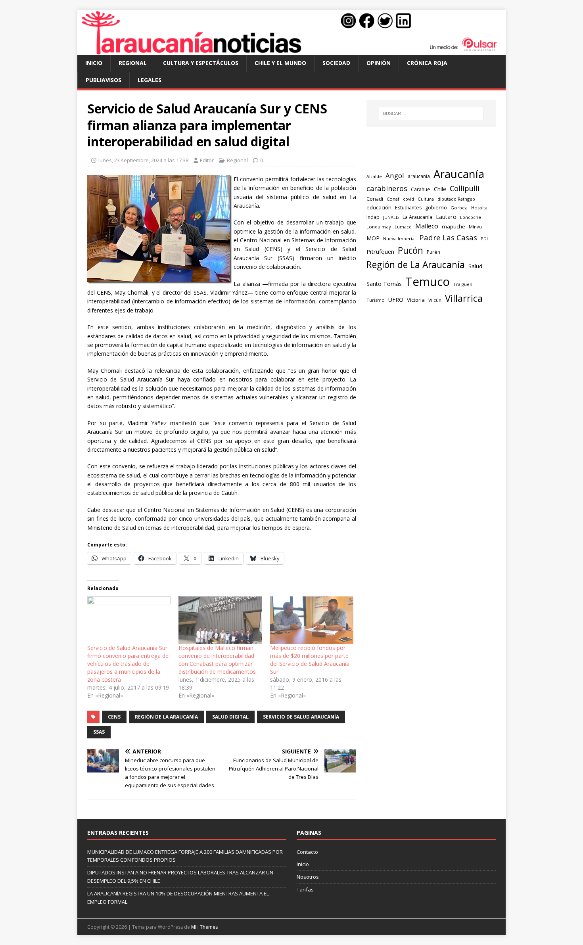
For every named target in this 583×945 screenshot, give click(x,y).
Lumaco (403, 227)
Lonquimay (378, 227)
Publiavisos (103, 80)
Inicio (93, 63)
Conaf (393, 199)
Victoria (416, 299)
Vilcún (434, 300)
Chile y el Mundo (280, 63)
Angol (394, 175)
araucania (419, 176)
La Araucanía (417, 216)
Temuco (427, 281)
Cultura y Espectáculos (200, 63)
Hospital (480, 208)
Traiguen (462, 284)
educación (378, 207)
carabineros (386, 188)
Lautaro (446, 216)
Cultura (426, 199)
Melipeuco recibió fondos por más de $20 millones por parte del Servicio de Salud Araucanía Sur (309, 659)
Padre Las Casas (448, 237)
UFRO (395, 299)
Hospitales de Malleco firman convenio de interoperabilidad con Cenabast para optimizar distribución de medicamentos (217, 659)
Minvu (475, 227)
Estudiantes (408, 207)
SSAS (99, 731)
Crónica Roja (427, 63)
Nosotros (308, 876)
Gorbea (459, 208)
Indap (373, 217)
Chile (440, 189)
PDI (484, 239)
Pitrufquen (380, 251)
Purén (433, 252)
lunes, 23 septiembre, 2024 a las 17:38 (143, 160)
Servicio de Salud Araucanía (301, 716)
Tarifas (305, 889)
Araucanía (458, 174)
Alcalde (374, 176)
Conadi (374, 198)
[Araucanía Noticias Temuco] (291, 50)
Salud (475, 266)
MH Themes (204, 927)
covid (408, 199)
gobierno (436, 207)
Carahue (420, 189)
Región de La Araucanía (166, 716)
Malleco (426, 226)
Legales (149, 80)
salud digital (230, 716)
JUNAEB (391, 217)
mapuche (453, 226)
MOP (373, 238)
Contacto (307, 851)
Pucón (410, 250)
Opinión (378, 63)
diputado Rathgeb (456, 199)
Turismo (375, 300)
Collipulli (464, 188)
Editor (207, 160)
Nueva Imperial (399, 239)
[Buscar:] (431, 113)
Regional (133, 63)
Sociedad (336, 63)
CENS (114, 716)
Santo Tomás (384, 284)
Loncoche (470, 217)
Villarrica (464, 298)
